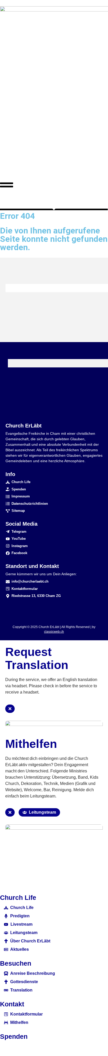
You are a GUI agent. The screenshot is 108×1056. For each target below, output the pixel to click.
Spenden (14, 1036)
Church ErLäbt (24, 426)
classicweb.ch (54, 631)
